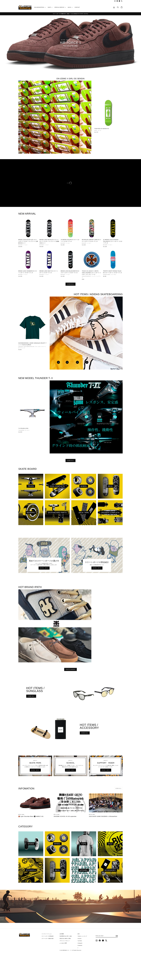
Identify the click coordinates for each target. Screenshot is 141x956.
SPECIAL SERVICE (59, 7)
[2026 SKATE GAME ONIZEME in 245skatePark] (106, 802)
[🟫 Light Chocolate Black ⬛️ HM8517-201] (35, 802)
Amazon (79, 938)
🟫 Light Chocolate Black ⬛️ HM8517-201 (30, 816)
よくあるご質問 (63, 943)
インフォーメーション (47, 933)
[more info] (44, 555)
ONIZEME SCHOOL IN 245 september (65, 816)
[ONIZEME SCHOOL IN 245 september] (70, 802)
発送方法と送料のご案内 (65, 938)
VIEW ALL (70, 460)
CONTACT (77, 7)
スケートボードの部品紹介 (48, 936)
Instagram (80, 943)
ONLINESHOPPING (39, 7)
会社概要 (62, 933)
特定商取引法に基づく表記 (66, 936)
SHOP (49, 7)
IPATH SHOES (70, 669)
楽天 (79, 933)
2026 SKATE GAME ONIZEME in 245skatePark (103, 816)
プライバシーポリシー (65, 940)
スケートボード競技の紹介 (48, 938)
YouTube (80, 940)
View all (70, 284)
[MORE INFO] (35, 766)
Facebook (80, 945)
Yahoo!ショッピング (82, 936)
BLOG (69, 7)
